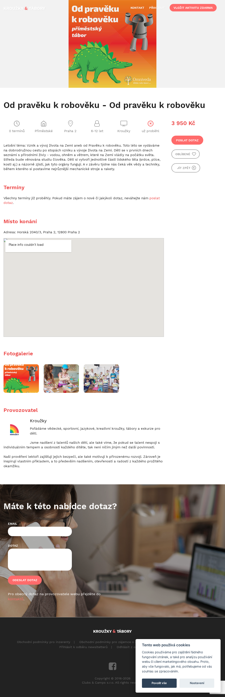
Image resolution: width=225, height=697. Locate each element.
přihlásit (157, 7)
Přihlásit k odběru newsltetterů (83, 647)
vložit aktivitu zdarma (193, 7)
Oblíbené (183, 154)
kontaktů (16, 599)
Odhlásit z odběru (131, 647)
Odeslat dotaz (25, 580)
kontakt (137, 7)
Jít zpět (184, 168)
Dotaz (13, 545)
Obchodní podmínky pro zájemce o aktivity (112, 642)
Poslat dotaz (187, 140)
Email (12, 523)
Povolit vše (159, 683)
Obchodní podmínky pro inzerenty (43, 642)
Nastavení (197, 683)
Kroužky (38, 420)
